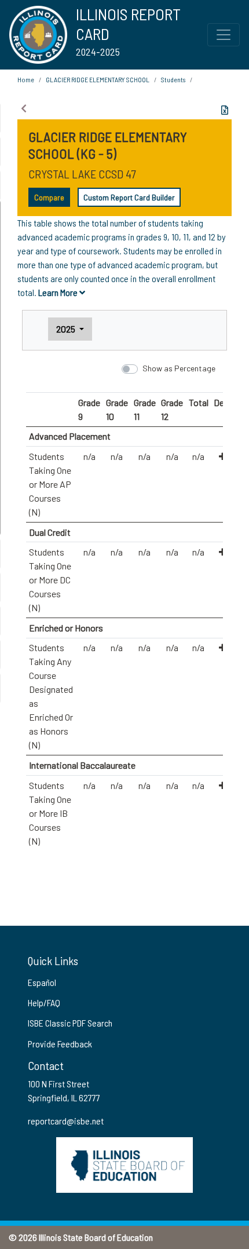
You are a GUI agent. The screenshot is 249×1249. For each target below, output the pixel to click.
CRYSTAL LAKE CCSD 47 (82, 174)
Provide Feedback (60, 1043)
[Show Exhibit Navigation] (23, 108)
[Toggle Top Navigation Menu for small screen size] (223, 34)
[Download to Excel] (225, 110)
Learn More (58, 292)
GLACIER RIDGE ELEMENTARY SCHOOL (97, 79)
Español (42, 982)
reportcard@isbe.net (66, 1120)
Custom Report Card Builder (129, 197)
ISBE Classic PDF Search (70, 1022)
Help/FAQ (44, 1002)
